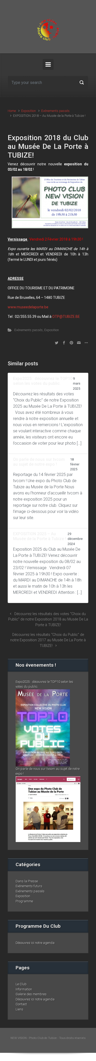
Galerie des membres (31, 994)
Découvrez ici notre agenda (35, 943)
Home (12, 111)
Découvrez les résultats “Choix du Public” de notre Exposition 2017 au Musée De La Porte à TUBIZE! (48, 640)
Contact (21, 1004)
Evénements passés (55, 111)
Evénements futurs (29, 886)
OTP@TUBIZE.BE (66, 316)
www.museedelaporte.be (28, 307)
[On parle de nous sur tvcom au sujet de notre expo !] (48, 809)
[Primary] (48, 64)
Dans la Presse (27, 881)
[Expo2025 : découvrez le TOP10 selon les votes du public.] (43, 727)
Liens (19, 1009)
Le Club (21, 984)
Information (24, 989)
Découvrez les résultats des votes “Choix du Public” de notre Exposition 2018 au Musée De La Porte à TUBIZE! (48, 619)
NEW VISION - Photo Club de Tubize (33, 1038)
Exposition (28, 111)
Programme (24, 901)
